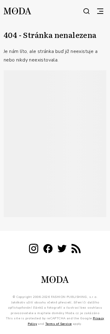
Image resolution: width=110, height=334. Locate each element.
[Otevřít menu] (100, 11)
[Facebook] (48, 250)
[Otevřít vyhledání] (86, 11)
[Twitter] (62, 250)
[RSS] (76, 250)
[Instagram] (33, 250)
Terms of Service (58, 324)
